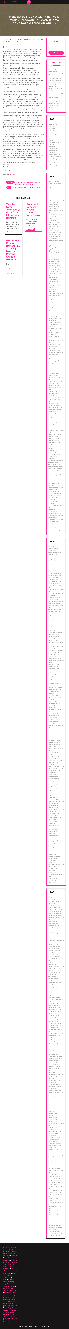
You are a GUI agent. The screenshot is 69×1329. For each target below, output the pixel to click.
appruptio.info (52, 882)
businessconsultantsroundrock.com (55, 517)
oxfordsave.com (53, 985)
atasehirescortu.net (54, 1044)
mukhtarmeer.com (54, 440)
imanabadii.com (53, 878)
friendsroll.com (53, 277)
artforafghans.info (54, 781)
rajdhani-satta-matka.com (53, 672)
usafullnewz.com (53, 182)
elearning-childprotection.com (54, 678)
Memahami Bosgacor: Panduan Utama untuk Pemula (33, 210)
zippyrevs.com (53, 599)
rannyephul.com (53, 738)
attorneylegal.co (53, 1050)
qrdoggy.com (52, 1082)
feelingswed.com (53, 393)
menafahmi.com (53, 438)
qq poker (12, 1312)
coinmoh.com (52, 367)
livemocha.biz (52, 842)
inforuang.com (53, 713)
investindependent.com (56, 426)
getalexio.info (52, 1121)
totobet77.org (52, 1201)
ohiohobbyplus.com (54, 247)
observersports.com (54, 993)
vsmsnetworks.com (54, 553)
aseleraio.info (52, 1113)
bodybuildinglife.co (54, 1080)
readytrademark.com (55, 483)
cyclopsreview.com (54, 369)
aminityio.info (52, 791)
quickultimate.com (54, 1166)
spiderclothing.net (54, 279)
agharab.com (52, 320)
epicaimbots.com (53, 383)
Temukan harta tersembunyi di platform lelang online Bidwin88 (13, 211)
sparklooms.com (53, 1184)
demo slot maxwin (54, 155)
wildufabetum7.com (54, 1235)
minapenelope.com (54, 239)
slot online (51, 144)
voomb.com (52, 1052)
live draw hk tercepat (54, 161)
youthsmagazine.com (55, 1011)
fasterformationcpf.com (56, 966)
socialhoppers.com (54, 689)
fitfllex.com (52, 707)
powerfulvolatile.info (54, 817)
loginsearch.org (53, 832)
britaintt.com (52, 524)
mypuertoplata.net (54, 571)
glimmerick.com (53, 220)
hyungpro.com (53, 1021)
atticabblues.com (53, 359)
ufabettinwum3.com (54, 1215)
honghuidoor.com (54, 626)
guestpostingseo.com (55, 909)
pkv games (6, 1247)
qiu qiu (21, 99)
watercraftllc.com (54, 345)
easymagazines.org (54, 1137)
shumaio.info (52, 821)
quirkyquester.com (54, 1168)
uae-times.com (53, 546)
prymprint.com (53, 1127)
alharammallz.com (54, 351)
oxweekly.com (52, 724)
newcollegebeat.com (55, 224)
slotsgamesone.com (55, 616)
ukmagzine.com (53, 952)
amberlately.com (53, 204)
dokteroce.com (53, 758)
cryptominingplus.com (55, 995)
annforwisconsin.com (55, 214)
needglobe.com (53, 1150)
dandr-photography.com (54, 755)
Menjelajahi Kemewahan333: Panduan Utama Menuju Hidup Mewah (55, 72)
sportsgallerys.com (54, 1038)
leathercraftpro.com (54, 1144)
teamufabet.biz (53, 577)
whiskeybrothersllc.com (55, 1233)
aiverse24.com (53, 501)
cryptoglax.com (53, 245)
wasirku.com (52, 773)
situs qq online (53, 134)
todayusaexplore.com (55, 188)
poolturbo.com (53, 777)
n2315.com (51, 693)
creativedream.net (54, 691)
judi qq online (52, 124)
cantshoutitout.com (54, 567)
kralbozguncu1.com (54, 428)
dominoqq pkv (11, 1262)
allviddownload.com (54, 581)
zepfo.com (51, 459)
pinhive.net (51, 850)
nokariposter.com (54, 652)
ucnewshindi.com (54, 938)
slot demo (51, 140)
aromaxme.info (53, 799)
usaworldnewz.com (54, 186)
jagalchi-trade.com (54, 235)
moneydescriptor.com (55, 1009)
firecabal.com (52, 395)
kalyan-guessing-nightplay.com (53, 656)
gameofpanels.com (54, 659)
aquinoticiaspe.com (54, 997)
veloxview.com (53, 1229)
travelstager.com (53, 734)
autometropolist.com (55, 361)
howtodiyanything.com (55, 422)
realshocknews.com (54, 1087)
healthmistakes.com (54, 1091)
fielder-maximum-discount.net (54, 704)
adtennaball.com (53, 636)
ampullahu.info (53, 797)
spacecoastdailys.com (55, 481)
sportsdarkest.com (54, 1015)
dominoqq (51, 167)
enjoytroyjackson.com (55, 381)
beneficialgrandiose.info (56, 809)
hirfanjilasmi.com (53, 1140)
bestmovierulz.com (54, 232)
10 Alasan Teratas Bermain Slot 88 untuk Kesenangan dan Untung (55, 104)
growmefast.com (53, 1064)
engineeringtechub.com (56, 1046)
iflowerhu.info (52, 872)
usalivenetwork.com (54, 934)
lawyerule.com (53, 764)
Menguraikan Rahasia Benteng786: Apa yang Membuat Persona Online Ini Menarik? (13, 250)
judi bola (6, 1314)
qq (14, 1295)
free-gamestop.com (54, 948)
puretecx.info (52, 787)
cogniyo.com (52, 1135)
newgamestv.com (54, 1036)
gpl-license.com (53, 404)
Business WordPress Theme (28, 1327)
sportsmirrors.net (53, 1040)
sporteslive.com (53, 1027)
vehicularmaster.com (55, 196)
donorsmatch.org (54, 836)
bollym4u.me (52, 854)
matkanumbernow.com (55, 602)
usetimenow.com (53, 665)
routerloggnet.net (54, 612)
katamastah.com (53, 1109)
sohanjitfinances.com (55, 1180)
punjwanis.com (53, 897)
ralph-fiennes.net (53, 701)
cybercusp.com (53, 522)
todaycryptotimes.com (55, 467)
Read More (10, 232)
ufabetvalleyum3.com (55, 1227)
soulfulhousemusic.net (55, 1182)
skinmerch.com (53, 228)
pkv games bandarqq (55, 157)
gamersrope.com (53, 944)
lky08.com (51, 699)
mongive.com (52, 640)
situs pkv (51, 126)
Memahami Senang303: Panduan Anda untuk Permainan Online (55, 96)
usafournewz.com (54, 192)
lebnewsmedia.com (54, 269)
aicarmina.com (53, 208)
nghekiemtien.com (54, 770)
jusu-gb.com (52, 903)
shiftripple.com (53, 1174)
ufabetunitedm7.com (55, 1219)
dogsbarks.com (53, 375)
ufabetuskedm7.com (54, 1221)
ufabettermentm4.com (55, 1209)
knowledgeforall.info (54, 683)
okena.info (51, 292)
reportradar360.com (54, 740)
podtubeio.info (53, 815)
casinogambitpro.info (55, 911)
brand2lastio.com (54, 685)
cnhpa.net (51, 1097)
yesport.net (52, 975)
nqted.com (51, 444)
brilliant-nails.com (53, 752)
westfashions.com (54, 730)
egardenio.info (53, 1117)
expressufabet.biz (54, 569)
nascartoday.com (54, 442)
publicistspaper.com (54, 495)
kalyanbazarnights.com (55, 620)
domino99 (14, 1306)
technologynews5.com (55, 461)
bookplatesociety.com (55, 267)
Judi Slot (12, 175)
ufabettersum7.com (54, 1211)
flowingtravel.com (54, 628)
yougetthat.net (53, 979)
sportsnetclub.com (54, 981)
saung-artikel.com (54, 989)
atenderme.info (53, 803)
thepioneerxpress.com (55, 573)
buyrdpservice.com (54, 973)
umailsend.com (53, 962)
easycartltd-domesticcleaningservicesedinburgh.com (56, 530)
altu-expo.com (53, 312)
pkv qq (14, 1251)
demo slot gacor (53, 163)
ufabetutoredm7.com (55, 1225)
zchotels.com (52, 456)
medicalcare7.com (54, 634)
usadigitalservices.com (55, 687)
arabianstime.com (54, 357)
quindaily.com (52, 497)
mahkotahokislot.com (55, 1066)
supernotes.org (53, 1101)
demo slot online (53, 128)
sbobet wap (11, 1317)
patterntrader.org (53, 1095)
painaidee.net (52, 1013)
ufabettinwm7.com (54, 1213)
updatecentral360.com (55, 1107)
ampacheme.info (53, 795)
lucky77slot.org (53, 1062)
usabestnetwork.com (55, 956)
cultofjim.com (52, 218)
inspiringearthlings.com (55, 424)
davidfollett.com (53, 222)
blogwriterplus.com (54, 907)
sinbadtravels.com (54, 950)
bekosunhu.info (53, 807)
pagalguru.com (53, 448)
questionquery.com (54, 746)
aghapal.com (52, 310)
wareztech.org (53, 954)
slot (9, 170)
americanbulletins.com (55, 353)
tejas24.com (52, 775)
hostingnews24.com (54, 418)
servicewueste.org (54, 597)
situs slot (14, 1256)
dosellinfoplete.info (54, 813)
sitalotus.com (52, 1099)
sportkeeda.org (53, 1129)
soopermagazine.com (55, 479)
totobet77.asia (53, 1199)
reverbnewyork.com (54, 226)
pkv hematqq (8, 1293)
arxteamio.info (53, 1119)
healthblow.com (53, 667)
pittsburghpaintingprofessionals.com (55, 1157)
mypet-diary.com (53, 722)
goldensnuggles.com (55, 968)
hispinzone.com (53, 618)
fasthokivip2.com (53, 991)
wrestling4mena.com (55, 681)
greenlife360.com (53, 565)
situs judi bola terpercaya (52, 131)
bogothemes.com (54, 249)
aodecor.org (52, 834)
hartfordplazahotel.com (56, 864)
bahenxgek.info (53, 924)
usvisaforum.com (53, 230)
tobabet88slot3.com (55, 1192)
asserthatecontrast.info (56, 801)
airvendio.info (52, 783)
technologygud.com (54, 1084)
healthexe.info (53, 785)
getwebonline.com (54, 695)
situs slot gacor (8, 1271)
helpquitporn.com (54, 412)
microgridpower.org (54, 1146)
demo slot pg (52, 151)
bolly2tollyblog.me (54, 856)
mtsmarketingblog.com (55, 768)
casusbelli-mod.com (54, 265)
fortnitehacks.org (53, 830)
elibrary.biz (51, 302)
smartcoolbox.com (54, 1178)
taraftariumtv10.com (54, 744)
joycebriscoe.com (54, 206)
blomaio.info (52, 811)
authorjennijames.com (55, 314)
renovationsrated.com (55, 485)
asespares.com (53, 355)
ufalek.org (51, 1072)
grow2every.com (53, 406)
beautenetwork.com (54, 509)
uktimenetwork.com (54, 184)
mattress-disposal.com (55, 1074)
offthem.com (52, 555)
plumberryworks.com (55, 1160)
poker (50, 136)
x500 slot (6, 1264)
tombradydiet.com (54, 261)
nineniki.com (52, 630)
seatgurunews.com (54, 285)
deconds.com (52, 526)
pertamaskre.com (54, 926)
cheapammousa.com (55, 322)
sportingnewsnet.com (55, 1023)
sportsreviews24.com (55, 1058)
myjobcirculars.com (54, 604)
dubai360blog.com (54, 1060)
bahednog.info (53, 922)
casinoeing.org (53, 840)
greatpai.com (52, 334)
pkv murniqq (13, 1290)
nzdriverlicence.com (54, 446)
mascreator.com (53, 436)
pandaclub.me (52, 858)
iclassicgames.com (54, 987)
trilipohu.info (52, 880)
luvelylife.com (52, 718)
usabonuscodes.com (55, 469)
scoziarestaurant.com (55, 487)
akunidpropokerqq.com (55, 294)
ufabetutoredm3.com (55, 1223)
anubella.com (52, 503)
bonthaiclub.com (53, 263)
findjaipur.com (52, 216)
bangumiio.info (53, 805)
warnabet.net (52, 852)
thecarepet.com (53, 905)
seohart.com (52, 489)
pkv (12, 1299)
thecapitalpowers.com (55, 1190)
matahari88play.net (54, 1007)
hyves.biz (51, 846)
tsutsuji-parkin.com (54, 318)
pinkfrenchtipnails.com (55, 1034)
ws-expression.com (54, 454)
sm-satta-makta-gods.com (53, 472)
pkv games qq (7, 1297)
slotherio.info (52, 823)
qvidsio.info (52, 819)
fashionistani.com (54, 391)
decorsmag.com (53, 583)
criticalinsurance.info (55, 650)
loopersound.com (54, 237)
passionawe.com (53, 1154)
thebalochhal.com (54, 194)
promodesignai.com (54, 493)
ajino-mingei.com (53, 251)
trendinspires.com (54, 736)
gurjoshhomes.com (54, 259)
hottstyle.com (52, 420)
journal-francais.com (55, 760)
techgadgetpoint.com (55, 1054)
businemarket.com (54, 1005)
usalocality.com (53, 190)
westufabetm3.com (54, 1231)
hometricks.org (53, 1141)
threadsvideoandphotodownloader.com (55, 929)
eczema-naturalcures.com (54, 305)
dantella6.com (53, 614)
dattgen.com (52, 371)
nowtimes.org (52, 838)
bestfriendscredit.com (55, 300)
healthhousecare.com (55, 408)
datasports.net (53, 1042)
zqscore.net (52, 1111)
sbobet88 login (53, 159)
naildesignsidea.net (54, 332)
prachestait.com (53, 779)
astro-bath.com (53, 308)
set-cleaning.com (54, 491)
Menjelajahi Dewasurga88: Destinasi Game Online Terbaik (55, 87)
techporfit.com (53, 559)
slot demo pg (52, 148)
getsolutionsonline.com (56, 646)
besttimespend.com (54, 1131)
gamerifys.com (53, 549)
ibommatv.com (53, 557)
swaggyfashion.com (54, 742)
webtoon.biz (52, 1017)
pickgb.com (52, 1089)
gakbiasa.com (52, 870)
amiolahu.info (52, 793)
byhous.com (52, 862)
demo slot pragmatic (55, 142)
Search (56, 41)
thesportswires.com (54, 1019)
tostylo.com (52, 977)
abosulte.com (52, 499)
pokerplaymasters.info (55, 913)
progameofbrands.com (55, 593)
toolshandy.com (53, 732)
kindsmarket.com (53, 716)
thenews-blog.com (54, 465)
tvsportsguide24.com (55, 1056)
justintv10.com (53, 762)
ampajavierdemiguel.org (56, 200)
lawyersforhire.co (53, 1003)
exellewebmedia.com (55, 946)
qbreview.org (52, 595)
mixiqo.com (52, 1148)
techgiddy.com (53, 932)
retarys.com (52, 964)
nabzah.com (52, 638)
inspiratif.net (52, 551)
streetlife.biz (52, 844)
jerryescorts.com (53, 1048)
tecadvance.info (53, 789)
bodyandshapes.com (55, 513)
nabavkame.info (53, 868)
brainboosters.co (53, 202)
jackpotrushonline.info (55, 936)
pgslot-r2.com (52, 452)
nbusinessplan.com (54, 563)
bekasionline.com (53, 561)
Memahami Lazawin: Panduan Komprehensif (55, 80)
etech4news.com (54, 385)
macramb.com (53, 720)
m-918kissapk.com (54, 866)
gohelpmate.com (53, 669)
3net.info (51, 287)
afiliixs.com (51, 349)
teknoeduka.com (53, 463)
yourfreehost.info (53, 253)
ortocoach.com (53, 1152)
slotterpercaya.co (54, 1176)
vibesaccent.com (53, 198)
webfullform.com (53, 579)
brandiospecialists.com (55, 632)
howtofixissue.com (54, 575)
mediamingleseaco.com (56, 766)
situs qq (13, 1247)
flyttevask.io (52, 860)
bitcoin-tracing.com (54, 511)
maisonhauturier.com (55, 434)
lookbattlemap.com (54, 970)
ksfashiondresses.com (55, 1093)
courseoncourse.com (55, 916)
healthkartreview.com (55, 410)
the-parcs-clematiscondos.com (55, 900)
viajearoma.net (53, 316)
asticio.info (51, 1115)
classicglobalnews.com (55, 520)
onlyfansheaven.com (55, 697)
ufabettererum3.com (54, 1207)
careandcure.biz (53, 1133)
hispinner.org (52, 648)
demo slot (51, 147)
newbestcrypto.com (54, 983)
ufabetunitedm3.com (55, 1217)
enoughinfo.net (53, 848)
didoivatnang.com (54, 373)
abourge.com (52, 346)
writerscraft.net (53, 675)
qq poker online (8, 1249)
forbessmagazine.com (55, 397)
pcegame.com (53, 450)
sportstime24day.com (55, 1025)
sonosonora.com (53, 271)
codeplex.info (52, 289)
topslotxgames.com (54, 610)
